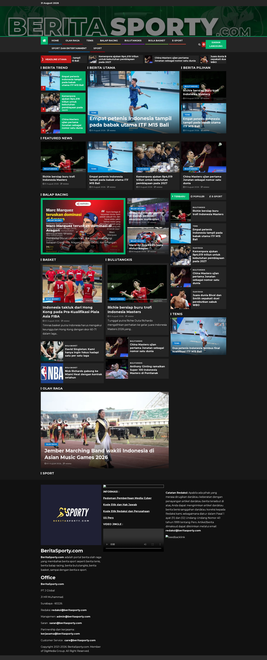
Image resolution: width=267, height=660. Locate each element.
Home (55, 40)
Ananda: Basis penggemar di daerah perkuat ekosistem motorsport (146, 216)
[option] (63, 80)
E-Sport (177, 40)
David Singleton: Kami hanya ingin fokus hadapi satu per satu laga (82, 352)
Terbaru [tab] (179, 196)
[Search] (199, 44)
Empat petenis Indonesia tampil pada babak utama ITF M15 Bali (201, 122)
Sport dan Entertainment (69, 48)
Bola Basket (156, 40)
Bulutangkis (133, 40)
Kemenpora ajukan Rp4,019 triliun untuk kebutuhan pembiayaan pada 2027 (72, 81)
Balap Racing (109, 40)
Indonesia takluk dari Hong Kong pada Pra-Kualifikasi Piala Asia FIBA (71, 312)
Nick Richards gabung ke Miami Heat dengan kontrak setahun (83, 374)
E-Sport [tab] (217, 196)
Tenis (89, 40)
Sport (97, 48)
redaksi (112, 130)
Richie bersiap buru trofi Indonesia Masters (201, 92)
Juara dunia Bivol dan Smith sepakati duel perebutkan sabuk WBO (73, 124)
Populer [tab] (198, 196)
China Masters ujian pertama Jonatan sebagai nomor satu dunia (72, 102)
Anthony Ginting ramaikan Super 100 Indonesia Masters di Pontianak (147, 370)
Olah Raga (73, 40)
